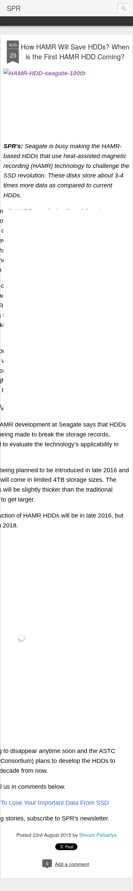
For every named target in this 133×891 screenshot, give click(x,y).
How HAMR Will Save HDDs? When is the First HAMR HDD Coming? (75, 51)
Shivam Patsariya (98, 834)
